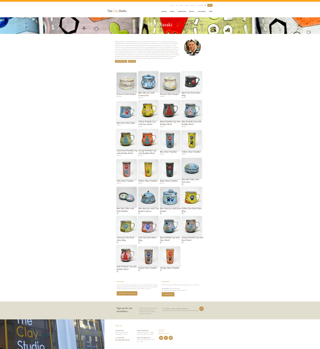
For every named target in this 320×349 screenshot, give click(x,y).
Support (186, 5)
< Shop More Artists (121, 61)
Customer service (168, 294)
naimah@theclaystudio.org (169, 290)
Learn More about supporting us (127, 293)
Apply (181, 5)
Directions (161, 329)
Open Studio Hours (163, 333)
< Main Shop (132, 61)
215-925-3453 (120, 337)
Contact (192, 5)
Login (209, 5)
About (172, 5)
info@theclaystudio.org (123, 340)
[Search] (205, 5)
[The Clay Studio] (117, 9)
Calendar (200, 5)
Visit (177, 5)
